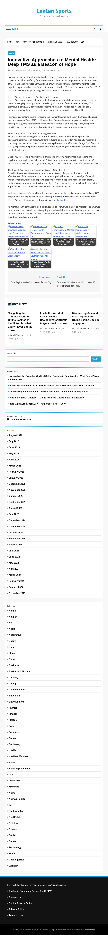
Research (14, 829)
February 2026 (16, 471)
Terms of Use (16, 915)
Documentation (17, 689)
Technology (15, 847)
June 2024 (14, 556)
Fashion (13, 707)
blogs (12, 653)
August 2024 (15, 544)
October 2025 (16, 496)
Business (14, 665)
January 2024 (16, 587)
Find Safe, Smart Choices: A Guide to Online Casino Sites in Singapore (47, 397)
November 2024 (17, 526)
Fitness (13, 720)
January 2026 (16, 478)
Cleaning (13, 677)
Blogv (12, 659)
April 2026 (14, 459)
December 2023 (17, 593)
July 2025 (14, 514)
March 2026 (15, 465)
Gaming (13, 738)
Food (11, 726)
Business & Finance (19, 671)
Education (14, 695)
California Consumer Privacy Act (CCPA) (30, 891)
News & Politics (17, 799)
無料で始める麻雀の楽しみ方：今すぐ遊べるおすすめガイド (40, 403)
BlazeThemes (89, 929)
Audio (12, 629)
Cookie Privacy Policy (20, 903)
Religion (13, 823)
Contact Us (15, 897)
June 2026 (14, 447)
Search (11, 353)
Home (12, 762)
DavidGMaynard (18, 70)
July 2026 (14, 441)
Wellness (14, 865)
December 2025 (17, 484)
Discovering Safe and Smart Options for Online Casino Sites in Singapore (49, 391)
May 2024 (14, 562)
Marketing (14, 786)
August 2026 (15, 435)
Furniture (14, 732)
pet (10, 805)
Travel (12, 853)
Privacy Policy (16, 909)
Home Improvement (19, 768)
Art (10, 623)
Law (11, 774)
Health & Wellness (18, 756)
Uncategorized (16, 859)
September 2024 (17, 538)
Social (12, 835)
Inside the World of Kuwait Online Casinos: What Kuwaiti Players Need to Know (52, 385)
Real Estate (15, 817)
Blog (11, 52)
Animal (12, 610)
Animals (13, 616)
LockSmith (14, 780)
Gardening (14, 744)
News (12, 793)
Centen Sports (54, 10)
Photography (16, 811)
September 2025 (17, 502)
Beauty (12, 641)
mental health (59, 200)
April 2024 (14, 569)
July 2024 (14, 550)
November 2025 (17, 490)
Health (12, 750)
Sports (12, 841)
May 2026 (14, 453)
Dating (12, 683)
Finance (13, 714)
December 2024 (17, 520)
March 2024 (15, 575)
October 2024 (16, 532)
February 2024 (16, 581)
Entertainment (16, 701)
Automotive (15, 635)
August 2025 (15, 508)
